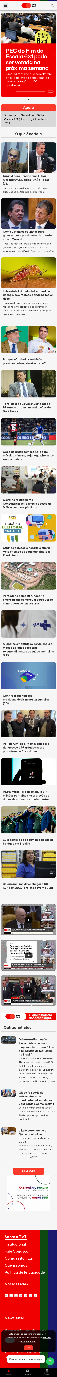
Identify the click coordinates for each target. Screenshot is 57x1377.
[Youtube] (6, 1295)
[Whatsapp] (11, 1295)
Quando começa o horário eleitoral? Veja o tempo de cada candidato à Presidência (27, 551)
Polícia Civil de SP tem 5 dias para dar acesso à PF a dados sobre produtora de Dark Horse (26, 747)
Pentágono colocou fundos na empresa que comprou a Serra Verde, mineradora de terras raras (28, 600)
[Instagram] (16, 1295)
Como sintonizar (19, 1258)
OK (28, 1348)
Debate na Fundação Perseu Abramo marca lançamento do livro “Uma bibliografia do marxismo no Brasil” (36, 1047)
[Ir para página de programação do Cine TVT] (28, 1210)
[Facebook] (25, 1295)
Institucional (15, 1244)
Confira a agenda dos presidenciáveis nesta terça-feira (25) (26, 699)
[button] (5, 5)
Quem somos (16, 1265)
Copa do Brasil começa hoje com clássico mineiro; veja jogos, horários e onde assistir (28, 455)
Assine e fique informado (26, 1330)
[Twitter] (20, 1295)
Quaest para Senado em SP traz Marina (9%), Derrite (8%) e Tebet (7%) (26, 180)
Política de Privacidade (25, 1272)
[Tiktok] (30, 1295)
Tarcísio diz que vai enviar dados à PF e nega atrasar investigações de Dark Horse (27, 407)
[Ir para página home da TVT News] (28, 1018)
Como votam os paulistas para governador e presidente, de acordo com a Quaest (27, 235)
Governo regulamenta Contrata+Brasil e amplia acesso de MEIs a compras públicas (27, 503)
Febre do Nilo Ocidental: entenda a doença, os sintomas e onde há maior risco (28, 295)
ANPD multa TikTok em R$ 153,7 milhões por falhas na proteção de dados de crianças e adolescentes (26, 795)
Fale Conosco (16, 1251)
